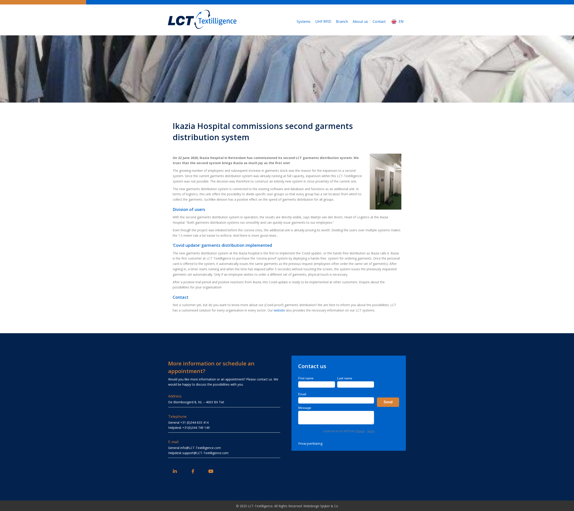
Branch (342, 21)
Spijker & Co (329, 506)
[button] (175, 471)
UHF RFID (323, 21)
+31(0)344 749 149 (196, 427)
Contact (379, 21)
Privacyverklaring (310, 443)
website (279, 310)
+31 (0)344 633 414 (194, 422)
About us (360, 21)
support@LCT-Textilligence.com (205, 453)
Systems (304, 21)
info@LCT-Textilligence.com (200, 448)
